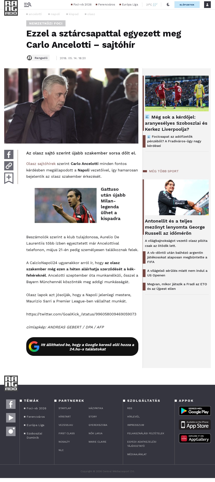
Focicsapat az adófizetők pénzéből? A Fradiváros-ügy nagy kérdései (174, 141)
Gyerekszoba (98, 425)
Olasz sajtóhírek (41, 163)
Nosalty (64, 441)
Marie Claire (97, 441)
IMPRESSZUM (135, 425)
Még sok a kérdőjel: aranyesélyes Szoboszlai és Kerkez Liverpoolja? (176, 123)
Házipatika (96, 408)
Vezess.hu (66, 425)
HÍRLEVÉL (133, 416)
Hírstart (65, 416)
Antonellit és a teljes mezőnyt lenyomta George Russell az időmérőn (175, 227)
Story (93, 416)
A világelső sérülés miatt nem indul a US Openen (177, 273)
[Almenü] (27, 4)
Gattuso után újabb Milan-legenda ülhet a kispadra (113, 204)
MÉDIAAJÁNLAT (137, 454)
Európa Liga (130, 4)
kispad (74, 14)
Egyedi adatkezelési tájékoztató (141, 443)
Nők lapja (95, 433)
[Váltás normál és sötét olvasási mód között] (168, 4)
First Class (67, 433)
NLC (61, 450)
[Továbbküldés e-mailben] (8, 165)
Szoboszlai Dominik (34, 435)
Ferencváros (106, 4)
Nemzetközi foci (46, 23)
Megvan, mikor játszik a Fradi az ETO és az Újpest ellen (177, 286)
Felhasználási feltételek (145, 433)
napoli (55, 14)
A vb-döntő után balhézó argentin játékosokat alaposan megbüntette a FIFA (177, 257)
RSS (129, 408)
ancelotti (35, 14)
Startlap (65, 408)
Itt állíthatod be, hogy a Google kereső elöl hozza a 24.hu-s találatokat (87, 346)
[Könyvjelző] (8, 178)
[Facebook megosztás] (8, 154)
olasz (91, 14)
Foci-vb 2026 (82, 4)
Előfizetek (187, 5)
